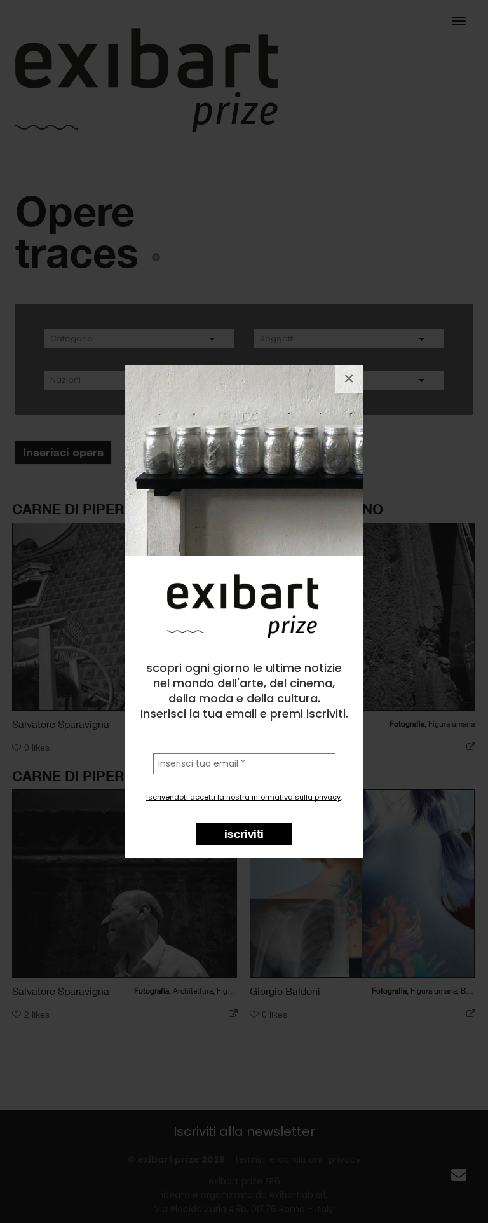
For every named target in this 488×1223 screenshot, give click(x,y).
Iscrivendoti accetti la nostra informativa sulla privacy (243, 797)
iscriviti (244, 833)
